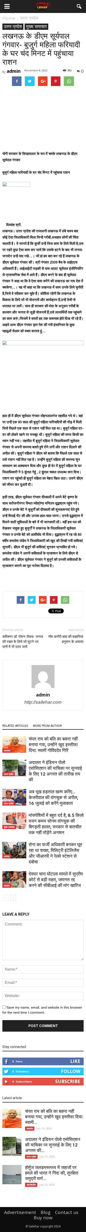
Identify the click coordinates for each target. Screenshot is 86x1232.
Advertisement (20, 1212)
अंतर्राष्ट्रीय (31, 1184)
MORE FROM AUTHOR (47, 725)
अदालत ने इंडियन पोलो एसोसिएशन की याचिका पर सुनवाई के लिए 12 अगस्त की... (52, 1145)
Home (9, 18)
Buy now (43, 1217)
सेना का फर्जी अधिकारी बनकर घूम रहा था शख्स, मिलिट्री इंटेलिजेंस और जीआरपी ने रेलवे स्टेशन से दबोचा (55, 853)
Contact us (66, 1212)
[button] (79, 6)
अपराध (7, 856)
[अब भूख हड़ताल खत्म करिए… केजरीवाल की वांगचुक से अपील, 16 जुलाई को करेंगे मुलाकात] (14, 797)
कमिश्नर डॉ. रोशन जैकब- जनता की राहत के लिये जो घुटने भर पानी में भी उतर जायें (22, 641)
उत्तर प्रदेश (13, 27)
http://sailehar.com (43, 702)
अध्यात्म (7, 750)
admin (14, 71)
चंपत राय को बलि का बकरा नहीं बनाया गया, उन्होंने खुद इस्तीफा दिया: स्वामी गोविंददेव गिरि (53, 744)
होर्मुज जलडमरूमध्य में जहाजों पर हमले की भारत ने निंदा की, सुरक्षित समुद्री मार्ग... (51, 1173)
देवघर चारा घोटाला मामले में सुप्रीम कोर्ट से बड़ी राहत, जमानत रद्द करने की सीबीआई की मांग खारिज (56, 879)
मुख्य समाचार (36, 27)
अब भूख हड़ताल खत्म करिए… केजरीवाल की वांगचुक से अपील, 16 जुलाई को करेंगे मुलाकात (53, 797)
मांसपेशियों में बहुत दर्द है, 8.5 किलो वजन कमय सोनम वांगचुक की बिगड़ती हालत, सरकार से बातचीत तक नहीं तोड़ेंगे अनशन (56, 824)
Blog (45, 1212)
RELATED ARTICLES (15, 725)
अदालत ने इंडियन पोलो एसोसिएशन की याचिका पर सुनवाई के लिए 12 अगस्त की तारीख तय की (55, 771)
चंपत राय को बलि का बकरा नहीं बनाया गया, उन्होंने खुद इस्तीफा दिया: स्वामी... (54, 1117)
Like (75, 1061)
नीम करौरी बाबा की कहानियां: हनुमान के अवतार (66, 639)
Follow (70, 1071)
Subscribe (67, 1081)
